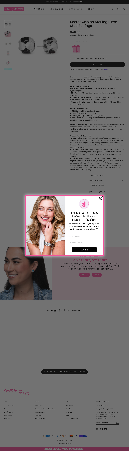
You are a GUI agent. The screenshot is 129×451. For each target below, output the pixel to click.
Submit (84, 249)
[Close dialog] (101, 198)
